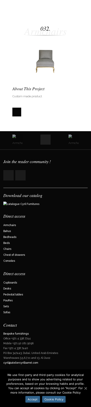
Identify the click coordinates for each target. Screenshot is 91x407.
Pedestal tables (13, 294)
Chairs (7, 248)
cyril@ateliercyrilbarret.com (21, 362)
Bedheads (9, 237)
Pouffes (8, 300)
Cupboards (10, 282)
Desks (7, 288)
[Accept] (85, 388)
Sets (6, 306)
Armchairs (9, 225)
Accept (33, 399)
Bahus (7, 231)
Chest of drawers (14, 254)
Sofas (6, 312)
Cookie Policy (53, 399)
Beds (6, 243)
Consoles (9, 260)
